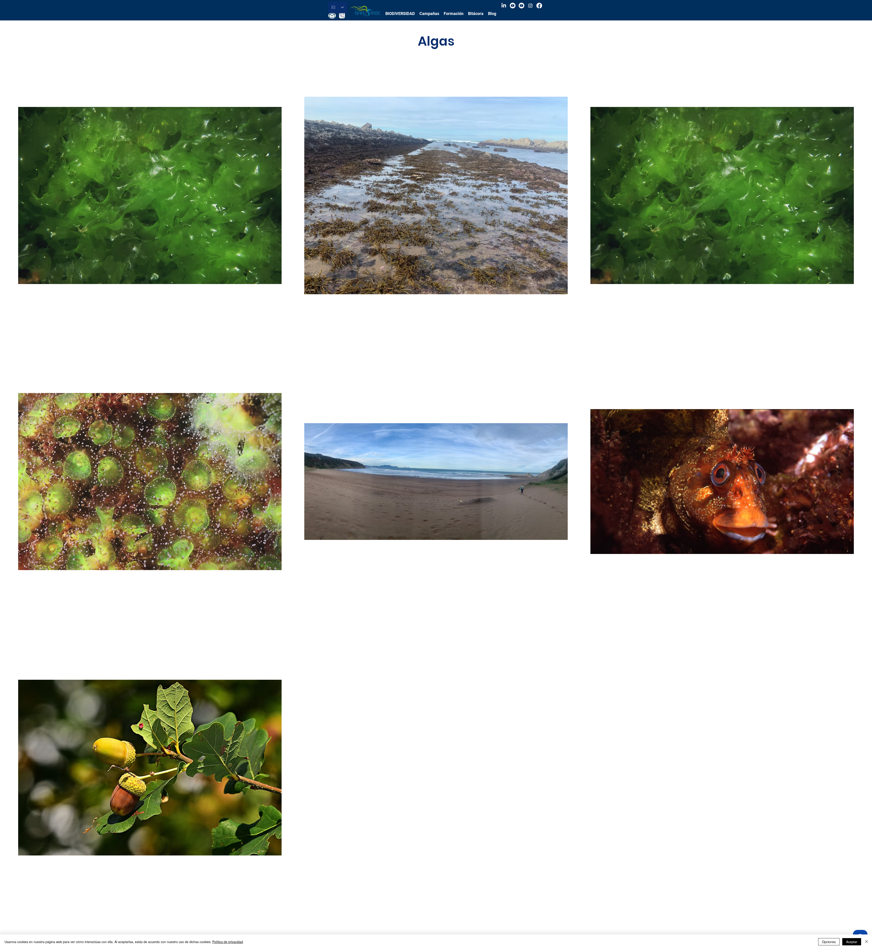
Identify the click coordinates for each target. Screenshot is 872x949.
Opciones (829, 941)
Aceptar (851, 941)
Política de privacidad (227, 941)
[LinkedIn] (504, 5)
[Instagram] (530, 5)
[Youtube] (512, 5)
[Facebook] (539, 5)
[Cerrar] (866, 941)
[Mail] (332, 15)
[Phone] (342, 15)
